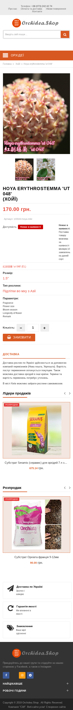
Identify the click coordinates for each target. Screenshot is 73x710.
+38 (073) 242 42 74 (41, 6)
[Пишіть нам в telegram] (30, 675)
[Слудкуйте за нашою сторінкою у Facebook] (6, 675)
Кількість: (9, 327)
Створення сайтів (56, 706)
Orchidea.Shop (30, 702)
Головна (7, 64)
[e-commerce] (36, 22)
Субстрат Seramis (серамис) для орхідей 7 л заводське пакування (37, 462)
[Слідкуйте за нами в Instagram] (22, 675)
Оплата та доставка (31, 9)
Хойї (18, 64)
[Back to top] (69, 703)
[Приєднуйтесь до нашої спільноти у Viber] (14, 675)
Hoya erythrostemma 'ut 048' (38, 64)
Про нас (12, 9)
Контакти (37, 11)
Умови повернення (56, 9)
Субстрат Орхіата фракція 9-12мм (36, 557)
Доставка (11, 354)
